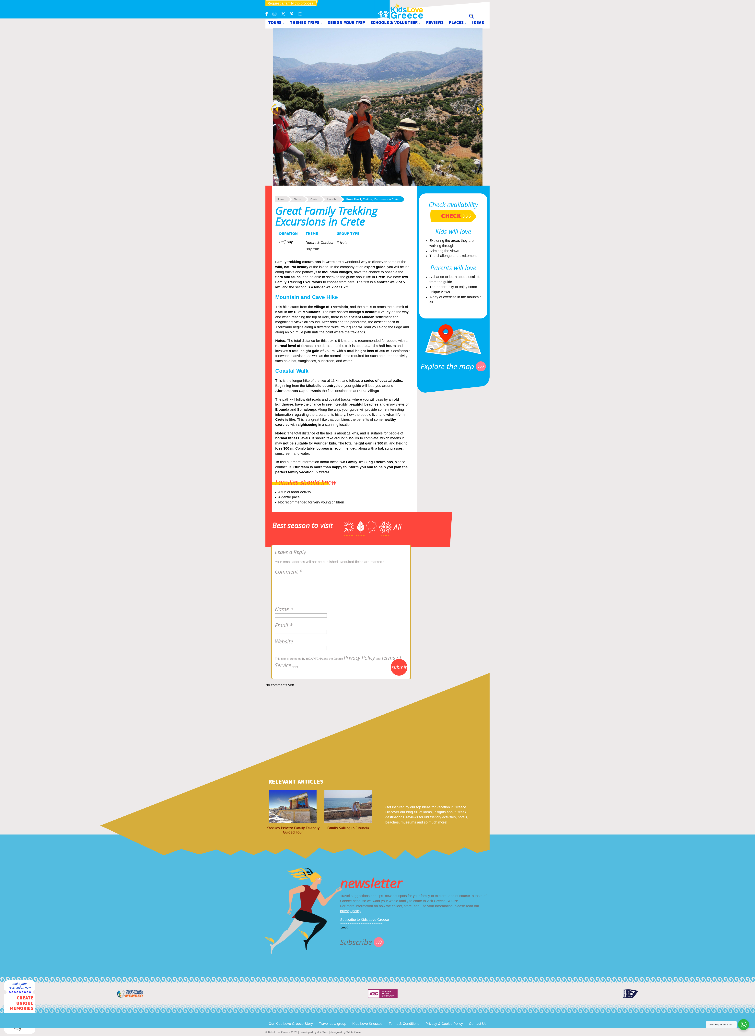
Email (283, 625)
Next (482, 109)
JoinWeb (322, 1032)
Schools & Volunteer (394, 22)
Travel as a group (332, 1024)
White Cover (354, 1032)
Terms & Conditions (404, 1024)
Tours (274, 22)
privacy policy (350, 911)
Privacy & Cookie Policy (444, 1024)
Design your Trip (346, 22)
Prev (272, 109)
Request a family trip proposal (290, 3)
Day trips (312, 249)
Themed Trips (304, 22)
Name (284, 609)
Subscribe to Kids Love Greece (364, 920)
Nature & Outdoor (320, 242)
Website (284, 641)
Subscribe (356, 942)
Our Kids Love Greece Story (291, 1024)
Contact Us (477, 1024)
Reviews (435, 22)
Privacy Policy (359, 657)
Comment (288, 571)
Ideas (478, 22)
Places (456, 22)
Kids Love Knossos (367, 1024)
